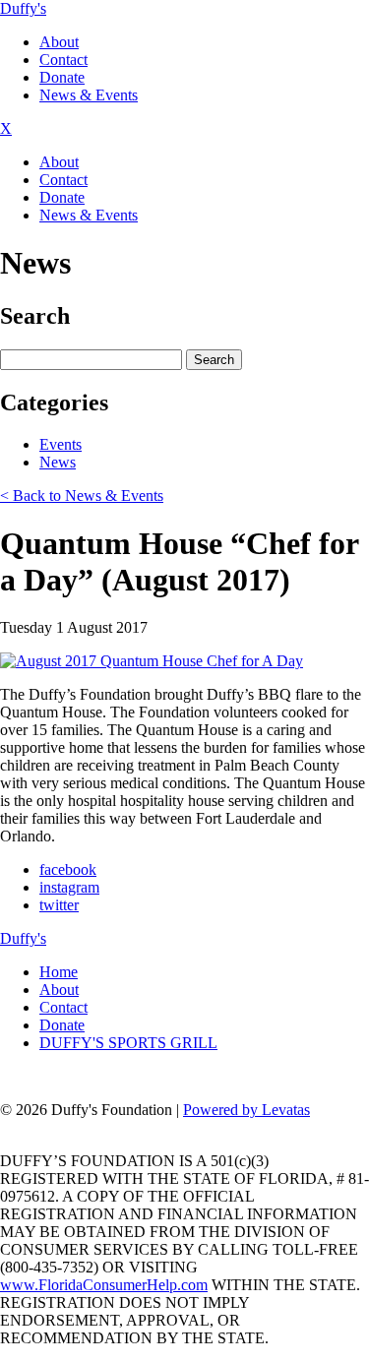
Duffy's (23, 8)
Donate (62, 77)
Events (60, 444)
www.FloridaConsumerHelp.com (104, 1284)
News (57, 462)
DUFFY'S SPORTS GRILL (128, 1042)
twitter (59, 905)
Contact (63, 59)
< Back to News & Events (81, 495)
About (59, 41)
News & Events (88, 95)
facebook (67, 869)
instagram (69, 887)
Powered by (246, 1109)
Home (58, 971)
